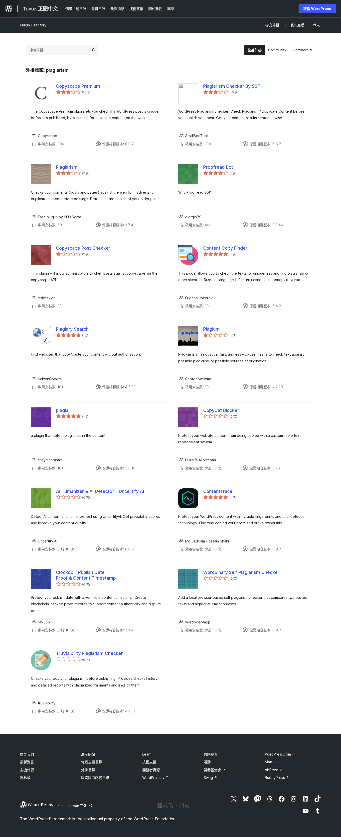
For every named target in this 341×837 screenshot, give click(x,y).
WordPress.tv (155, 777)
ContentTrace (217, 491)
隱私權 (25, 777)
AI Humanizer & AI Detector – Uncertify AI (100, 491)
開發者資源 (151, 770)
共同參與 (211, 754)
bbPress (274, 770)
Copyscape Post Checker (83, 248)
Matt (271, 762)
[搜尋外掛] (93, 50)
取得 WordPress (317, 8)
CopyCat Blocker (221, 410)
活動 (207, 762)
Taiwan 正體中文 (80, 806)
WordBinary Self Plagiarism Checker (241, 572)
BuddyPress (277, 777)
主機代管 (27, 770)
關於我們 (27, 754)
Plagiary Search (72, 329)
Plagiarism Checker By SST (231, 86)
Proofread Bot (218, 167)
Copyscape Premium (78, 86)
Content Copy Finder (225, 248)
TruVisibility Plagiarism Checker (89, 653)
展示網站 (88, 754)
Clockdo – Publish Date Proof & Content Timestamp (86, 575)
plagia (62, 410)
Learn (147, 754)
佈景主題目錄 (91, 762)
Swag (210, 777)
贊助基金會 (214, 770)
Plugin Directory (33, 25)
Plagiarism (67, 167)
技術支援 (149, 762)
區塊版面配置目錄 (95, 777)
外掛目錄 (88, 770)
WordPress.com (280, 754)
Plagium (211, 329)
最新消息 (27, 762)
